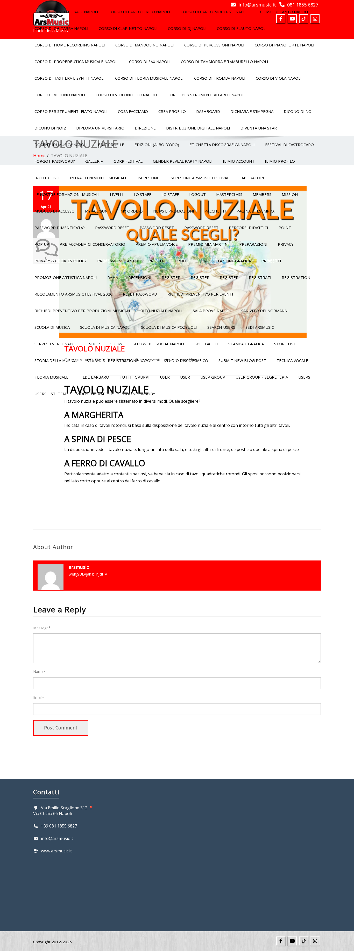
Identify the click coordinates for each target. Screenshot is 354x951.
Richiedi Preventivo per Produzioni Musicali (82, 310)
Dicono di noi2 (50, 128)
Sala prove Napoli (212, 310)
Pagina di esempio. (255, 211)
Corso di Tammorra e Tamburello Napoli (224, 61)
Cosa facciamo (133, 111)
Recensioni (139, 277)
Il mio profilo (280, 161)
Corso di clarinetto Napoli (128, 28)
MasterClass (229, 194)
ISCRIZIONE (148, 177)
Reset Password (140, 294)
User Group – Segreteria (262, 377)
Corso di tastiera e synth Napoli (69, 78)
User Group (212, 377)
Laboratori (251, 177)
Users (304, 377)
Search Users (221, 327)
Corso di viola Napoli (279, 78)
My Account (97, 211)
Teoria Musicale (51, 377)
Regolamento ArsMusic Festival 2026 (73, 294)
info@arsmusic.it (57, 838)
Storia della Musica (55, 360)
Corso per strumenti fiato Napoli (71, 111)
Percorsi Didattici (248, 227)
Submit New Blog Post (242, 360)
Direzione (145, 128)
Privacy (286, 244)
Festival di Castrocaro (289, 144)
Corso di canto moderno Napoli (215, 11)
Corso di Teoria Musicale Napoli (149, 78)
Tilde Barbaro (94, 377)
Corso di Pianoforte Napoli (284, 44)
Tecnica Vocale (292, 360)
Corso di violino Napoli (59, 94)
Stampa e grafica (246, 343)
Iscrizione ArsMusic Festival (199, 177)
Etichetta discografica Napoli (222, 144)
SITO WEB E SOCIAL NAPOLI (158, 343)
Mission (290, 194)
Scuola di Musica (52, 327)
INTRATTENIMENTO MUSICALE (98, 177)
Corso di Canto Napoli (284, 11)
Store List (285, 343)
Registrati (260, 277)
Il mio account (238, 161)
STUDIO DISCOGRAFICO (186, 360)
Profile (156, 260)
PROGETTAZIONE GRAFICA (226, 260)
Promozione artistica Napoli (65, 277)
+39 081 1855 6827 (59, 826)
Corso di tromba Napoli (219, 78)
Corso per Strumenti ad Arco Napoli (206, 94)
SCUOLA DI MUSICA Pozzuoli (169, 327)
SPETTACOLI (206, 343)
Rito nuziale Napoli (161, 310)
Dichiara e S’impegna (251, 111)
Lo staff (142, 194)
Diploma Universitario (100, 128)
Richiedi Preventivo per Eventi (200, 294)
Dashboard (208, 111)
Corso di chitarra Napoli (61, 28)
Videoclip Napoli (94, 393)
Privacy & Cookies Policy (60, 260)
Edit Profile (111, 144)
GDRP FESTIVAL (128, 161)
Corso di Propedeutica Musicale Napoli (76, 61)
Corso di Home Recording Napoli (69, 44)
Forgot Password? (54, 161)
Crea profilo (172, 111)
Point (285, 227)
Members (262, 194)
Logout (197, 194)
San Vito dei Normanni (265, 310)
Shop (94, 343)
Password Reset (112, 227)
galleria (94, 161)
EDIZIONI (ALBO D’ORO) (156, 144)
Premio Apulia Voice (157, 244)
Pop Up (41, 244)
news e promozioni (173, 211)
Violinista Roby (138, 393)
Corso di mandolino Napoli (144, 44)
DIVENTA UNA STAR (258, 128)
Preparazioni (253, 244)
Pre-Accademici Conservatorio (92, 244)
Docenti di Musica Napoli (61, 144)
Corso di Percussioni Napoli (214, 44)
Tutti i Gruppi (134, 377)
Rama (112, 277)
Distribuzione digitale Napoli (198, 128)
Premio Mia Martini (208, 244)
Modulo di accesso (54, 211)
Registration (296, 277)
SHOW (116, 343)
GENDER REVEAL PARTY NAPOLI (183, 161)
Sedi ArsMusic (259, 327)
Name (39, 671)
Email (38, 697)
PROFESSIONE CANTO (117, 260)
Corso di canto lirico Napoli (139, 11)
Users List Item (50, 393)
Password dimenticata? (59, 227)
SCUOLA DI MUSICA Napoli (105, 327)
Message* (42, 627)
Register (171, 277)
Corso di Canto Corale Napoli (66, 11)
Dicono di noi (298, 111)
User (165, 377)
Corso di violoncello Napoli (126, 94)
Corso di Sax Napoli (150, 61)
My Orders (132, 211)
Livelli (116, 194)
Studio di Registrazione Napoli (120, 360)
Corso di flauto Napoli (242, 28)
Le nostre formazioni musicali (67, 194)
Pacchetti (215, 211)
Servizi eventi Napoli (56, 343)
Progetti (271, 260)
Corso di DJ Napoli (187, 28)
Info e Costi (47, 177)
